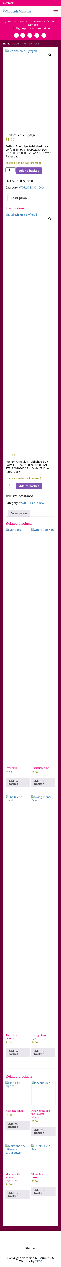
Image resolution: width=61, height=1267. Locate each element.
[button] (50, 55)
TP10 (38, 1261)
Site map (31, 1248)
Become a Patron (44, 21)
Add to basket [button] (13, 782)
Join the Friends (16, 21)
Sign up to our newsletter (33, 28)
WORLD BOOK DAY (31, 187)
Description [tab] (18, 198)
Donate (33, 25)
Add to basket (29, 170)
